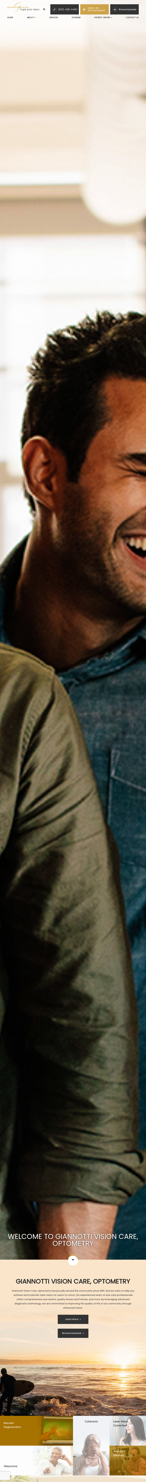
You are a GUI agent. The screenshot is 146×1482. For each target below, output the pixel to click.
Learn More (71, 1319)
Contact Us (132, 17)
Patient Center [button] (102, 17)
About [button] (30, 17)
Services (53, 17)
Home (10, 17)
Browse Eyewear (127, 9)
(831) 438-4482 (67, 9)
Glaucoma (10, 1466)
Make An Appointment (97, 9)
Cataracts (91, 1421)
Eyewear (76, 17)
